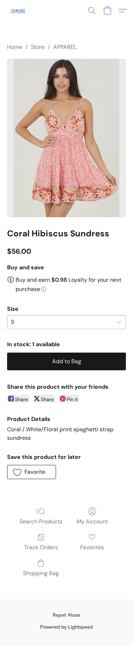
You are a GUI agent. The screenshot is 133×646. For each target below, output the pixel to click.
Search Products (41, 521)
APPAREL (65, 47)
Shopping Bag (41, 573)
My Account (92, 521)
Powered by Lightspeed (66, 627)
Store (38, 47)
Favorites (92, 547)
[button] (18, 10)
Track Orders (41, 547)
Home (14, 47)
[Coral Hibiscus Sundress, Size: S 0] (66, 138)
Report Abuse (66, 615)
